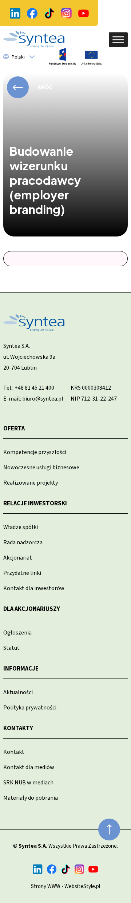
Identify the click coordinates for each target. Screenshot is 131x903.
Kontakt (13, 752)
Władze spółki (20, 527)
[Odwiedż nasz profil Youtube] (83, 13)
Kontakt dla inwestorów (33, 588)
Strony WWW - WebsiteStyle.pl (65, 886)
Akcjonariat (17, 558)
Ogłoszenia (17, 633)
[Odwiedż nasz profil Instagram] (66, 13)
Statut (11, 648)
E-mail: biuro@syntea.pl (33, 399)
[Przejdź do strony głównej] (33, 39)
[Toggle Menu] (118, 39)
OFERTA (14, 428)
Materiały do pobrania (30, 798)
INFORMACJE (21, 668)
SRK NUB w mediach (28, 783)
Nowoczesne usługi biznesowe (41, 468)
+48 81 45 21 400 (34, 388)
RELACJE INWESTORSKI (35, 503)
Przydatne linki (22, 573)
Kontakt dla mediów (28, 767)
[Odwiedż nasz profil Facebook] (32, 13)
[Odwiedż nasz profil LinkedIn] (15, 13)
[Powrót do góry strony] (109, 829)
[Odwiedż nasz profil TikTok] (49, 13)
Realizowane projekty (30, 483)
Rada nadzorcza (23, 542)
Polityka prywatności (29, 708)
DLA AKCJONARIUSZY (31, 609)
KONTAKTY (18, 728)
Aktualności (18, 692)
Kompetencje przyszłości (34, 452)
